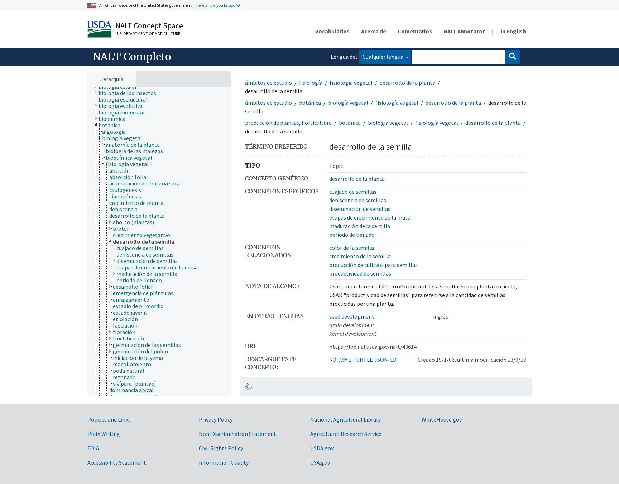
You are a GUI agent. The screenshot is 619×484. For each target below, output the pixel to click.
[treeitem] (130, 93)
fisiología (310, 82)
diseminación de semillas (359, 208)
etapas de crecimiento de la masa (370, 217)
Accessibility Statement (116, 462)
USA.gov (320, 462)
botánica (310, 102)
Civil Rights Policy (221, 448)
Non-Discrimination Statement (237, 433)
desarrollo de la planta (407, 82)
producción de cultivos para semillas (373, 264)
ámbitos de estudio (268, 82)
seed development (351, 316)
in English (513, 31)
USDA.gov (322, 448)
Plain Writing (103, 433)
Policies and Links (109, 419)
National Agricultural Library (345, 419)
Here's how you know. (215, 5)
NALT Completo (132, 56)
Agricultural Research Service (346, 433)
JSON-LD (385, 359)
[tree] (159, 241)
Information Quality (224, 462)
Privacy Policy (215, 419)
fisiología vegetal (351, 82)
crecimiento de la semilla (360, 256)
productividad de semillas (360, 273)
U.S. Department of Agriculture (147, 33)
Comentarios (415, 31)
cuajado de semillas (352, 191)
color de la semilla (351, 247)
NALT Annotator (464, 31)
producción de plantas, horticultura (288, 122)
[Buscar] (512, 57)
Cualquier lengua (383, 56)
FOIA (93, 448)
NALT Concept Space (149, 25)
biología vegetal (348, 102)
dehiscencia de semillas (357, 200)
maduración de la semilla (359, 226)
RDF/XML (340, 359)
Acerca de (373, 31)
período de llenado (352, 234)
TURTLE (362, 359)
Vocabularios (332, 31)
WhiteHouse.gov (442, 419)
